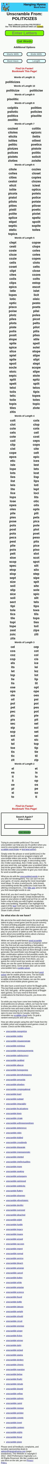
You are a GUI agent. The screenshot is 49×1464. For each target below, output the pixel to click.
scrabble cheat (20, 1015)
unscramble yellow (14, 1394)
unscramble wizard (14, 1239)
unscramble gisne (14, 1442)
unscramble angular (15, 1287)
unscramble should (14, 1316)
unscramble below (14, 1374)
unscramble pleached (15, 1215)
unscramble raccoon (15, 1244)
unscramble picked (14, 1350)
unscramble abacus (14, 1065)
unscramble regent (14, 1249)
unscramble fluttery (14, 1191)
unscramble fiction (14, 1336)
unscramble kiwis (13, 1113)
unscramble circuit (14, 1321)
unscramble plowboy (15, 1084)
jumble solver (24, 968)
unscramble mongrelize (16, 1031)
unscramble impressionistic (18, 1152)
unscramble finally (14, 1379)
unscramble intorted (15, 1157)
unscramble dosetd (14, 1389)
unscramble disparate (15, 1147)
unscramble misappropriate (18, 1041)
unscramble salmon (14, 1398)
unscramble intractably (16, 1104)
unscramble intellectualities (18, 1162)
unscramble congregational (18, 1089)
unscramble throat (14, 1437)
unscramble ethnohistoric (17, 1200)
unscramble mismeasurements (19, 1051)
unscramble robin (13, 1133)
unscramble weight (14, 1311)
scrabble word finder (10, 849)
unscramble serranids (15, 1080)
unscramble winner (14, 1340)
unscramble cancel (14, 1273)
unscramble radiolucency (17, 1055)
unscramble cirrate (14, 1118)
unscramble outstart (14, 1099)
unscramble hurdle (14, 1224)
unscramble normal (14, 1253)
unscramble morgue (15, 1408)
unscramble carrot (14, 1403)
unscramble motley (14, 1036)
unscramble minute (14, 1384)
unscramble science (15, 1292)
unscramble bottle (14, 1302)
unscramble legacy (14, 1229)
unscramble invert (14, 1423)
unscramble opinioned (16, 1181)
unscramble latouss (14, 1307)
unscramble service (14, 1258)
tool (14, 906)
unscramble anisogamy (16, 1176)
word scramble (35, 941)
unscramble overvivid (15, 1210)
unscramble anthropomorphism (20, 1123)
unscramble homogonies (17, 1070)
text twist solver (28, 849)
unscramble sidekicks (15, 1186)
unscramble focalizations (17, 1109)
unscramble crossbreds (16, 1142)
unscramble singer (14, 1331)
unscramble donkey (14, 1360)
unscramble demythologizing (19, 1075)
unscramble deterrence (16, 1128)
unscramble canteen (15, 1427)
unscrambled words (29, 876)
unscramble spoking (15, 1171)
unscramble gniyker (14, 1413)
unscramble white (14, 1282)
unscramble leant (13, 1094)
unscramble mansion (15, 1369)
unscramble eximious (15, 1046)
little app (31, 888)
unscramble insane (14, 1234)
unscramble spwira (14, 1355)
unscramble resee (14, 1167)
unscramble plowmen (15, 1196)
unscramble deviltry (14, 1205)
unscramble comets (14, 1418)
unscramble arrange (15, 1268)
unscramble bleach (14, 1263)
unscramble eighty (14, 1432)
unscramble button (14, 1278)
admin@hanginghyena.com (13, 1451)
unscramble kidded (14, 1138)
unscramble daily (13, 1345)
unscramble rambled (15, 1060)
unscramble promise (15, 1326)
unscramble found (14, 1297)
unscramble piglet (14, 1220)
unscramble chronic (14, 1365)
